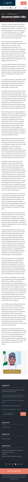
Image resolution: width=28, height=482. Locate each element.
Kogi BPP (4, 454)
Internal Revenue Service (8, 452)
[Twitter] (5, 7)
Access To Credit (6, 427)
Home (2, 14)
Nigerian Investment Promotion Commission (12, 450)
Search (23, 414)
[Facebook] (2, 7)
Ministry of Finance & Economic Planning (12, 456)
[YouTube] (10, 7)
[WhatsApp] (13, 7)
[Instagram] (7, 7)
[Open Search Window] (25, 7)
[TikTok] (15, 7)
